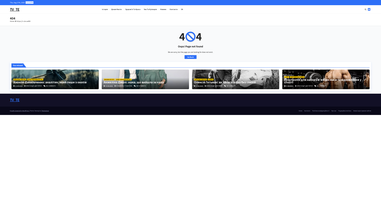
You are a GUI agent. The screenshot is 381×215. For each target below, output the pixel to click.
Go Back (190, 57)
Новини (163, 9)
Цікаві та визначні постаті (35, 79)
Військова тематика (20, 79)
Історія (105, 9)
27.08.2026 (19, 86)
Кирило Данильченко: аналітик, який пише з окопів (50, 82)
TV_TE (14, 9)
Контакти (174, 9)
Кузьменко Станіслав (124, 86)
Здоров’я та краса (132, 9)
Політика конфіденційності (320, 111)
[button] (365, 9)
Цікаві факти (116, 9)
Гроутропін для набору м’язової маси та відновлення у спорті (322, 81)
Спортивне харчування (297, 77)
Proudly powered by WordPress (19, 111)
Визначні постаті (109, 79)
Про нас (333, 111)
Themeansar (45, 111)
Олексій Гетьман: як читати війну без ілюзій (225, 82)
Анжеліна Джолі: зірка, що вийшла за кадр (134, 82)
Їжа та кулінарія (150, 9)
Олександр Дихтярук (34, 86)
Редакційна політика (344, 111)
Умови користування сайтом (362, 111)
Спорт (287, 77)
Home (12, 21)
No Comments (51, 86)
